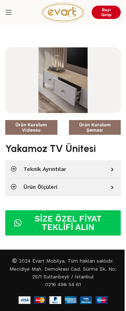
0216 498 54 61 (63, 284)
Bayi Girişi (106, 12)
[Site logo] (63, 12)
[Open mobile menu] (9, 12)
